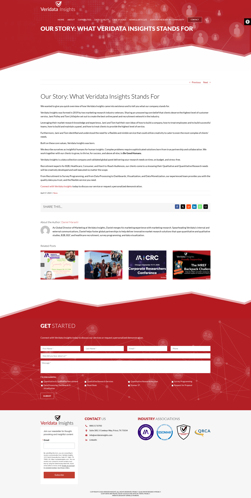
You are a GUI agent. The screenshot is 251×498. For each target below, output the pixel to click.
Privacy (135, 492)
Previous (196, 82)
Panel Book (92, 385)
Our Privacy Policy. (64, 468)
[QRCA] (202, 425)
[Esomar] (165, 425)
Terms (141, 493)
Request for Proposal (183, 385)
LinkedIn (93, 440)
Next (205, 82)
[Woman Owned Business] (184, 425)
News (55, 193)
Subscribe (59, 475)
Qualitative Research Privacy (150, 492)
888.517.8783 (95, 425)
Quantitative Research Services (144, 381)
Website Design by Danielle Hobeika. (125, 495)
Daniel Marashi (69, 222)
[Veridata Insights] (57, 416)
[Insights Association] (146, 425)
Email (46, 440)
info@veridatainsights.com (100, 435)
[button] (206, 19)
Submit (47, 396)
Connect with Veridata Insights (56, 186)
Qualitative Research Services (100, 381)
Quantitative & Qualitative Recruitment (61, 381)
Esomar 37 (135, 385)
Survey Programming (183, 381)
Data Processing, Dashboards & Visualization (57, 387)
